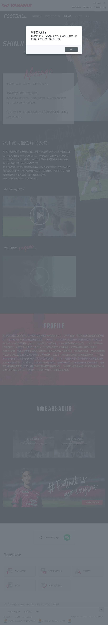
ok (71, 49)
